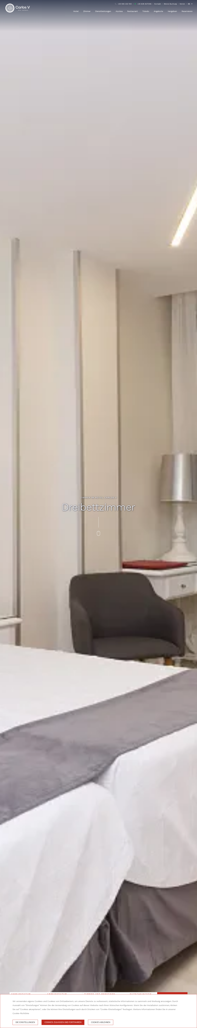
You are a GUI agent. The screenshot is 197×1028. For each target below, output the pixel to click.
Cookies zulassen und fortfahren (63, 1022)
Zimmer (87, 11)
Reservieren (187, 11)
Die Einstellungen (25, 1022)
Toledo (145, 11)
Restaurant (132, 11)
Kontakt (157, 4)
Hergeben (172, 11)
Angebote (158, 11)
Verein (182, 4)
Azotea (119, 11)
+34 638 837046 (144, 4)
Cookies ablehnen (100, 1022)
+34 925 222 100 (125, 4)
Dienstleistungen (103, 11)
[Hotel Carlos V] (17, 8)
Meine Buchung (170, 4)
